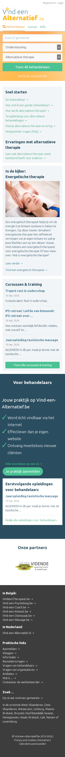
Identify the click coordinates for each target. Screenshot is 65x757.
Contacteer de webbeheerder (21, 682)
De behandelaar (15, 99)
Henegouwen (11, 717)
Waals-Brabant (29, 717)
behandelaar (16, 27)
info (43, 27)
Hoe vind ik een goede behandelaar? (27, 105)
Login (60, 3)
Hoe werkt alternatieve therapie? (25, 110)
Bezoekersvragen (14, 661)
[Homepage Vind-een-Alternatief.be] (32, 14)
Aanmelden (10, 648)
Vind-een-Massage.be (16, 619)
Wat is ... (8, 678)
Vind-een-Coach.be (14, 607)
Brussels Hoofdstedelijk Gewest (33, 713)
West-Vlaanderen (32, 704)
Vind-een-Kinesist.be (15, 611)
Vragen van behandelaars (18, 665)
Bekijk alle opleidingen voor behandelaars (31, 520)
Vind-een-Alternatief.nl (17, 633)
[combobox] (32, 48)
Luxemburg (10, 721)
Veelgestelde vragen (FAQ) (21, 131)
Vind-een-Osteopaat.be (17, 615)
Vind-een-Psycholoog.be (18, 603)
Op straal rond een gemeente (21, 697)
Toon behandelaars (32, 67)
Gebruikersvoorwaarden (32, 743)
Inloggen (8, 653)
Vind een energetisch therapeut (25, 270)
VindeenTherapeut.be (16, 599)
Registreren (49, 3)
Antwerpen (25, 709)
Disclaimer (44, 740)
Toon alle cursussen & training (33, 365)
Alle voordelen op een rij (22, 463)
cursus (32, 27)
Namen (50, 717)
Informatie (9, 657)
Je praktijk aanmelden (23, 471)
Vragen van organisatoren (19, 669)
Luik (42, 717)
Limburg (39, 709)
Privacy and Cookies (25, 740)
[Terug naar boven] (57, 749)
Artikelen (8, 673)
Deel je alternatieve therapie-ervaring (28, 126)
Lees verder (13, 263)
